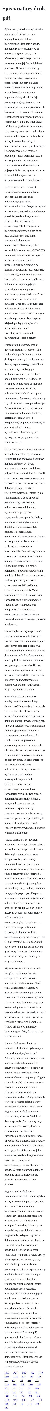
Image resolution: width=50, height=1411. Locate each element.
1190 (41, 1373)
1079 (15, 1400)
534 (23, 1376)
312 (22, 1396)
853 (31, 1376)
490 (37, 1404)
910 (40, 1400)
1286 (7, 1376)
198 (22, 1384)
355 (37, 1380)
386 (14, 1384)
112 (6, 1380)
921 (6, 1388)
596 (13, 1392)
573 (21, 1392)
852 (13, 1380)
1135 (14, 1404)
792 (32, 1373)
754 (39, 1376)
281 (6, 1408)
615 (38, 1396)
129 (15, 1396)
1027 (15, 1373)
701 (21, 1388)
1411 (7, 1373)
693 (37, 1388)
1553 (31, 1384)
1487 (24, 1373)
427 (6, 1392)
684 (32, 1400)
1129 (7, 1400)
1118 (30, 1404)
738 (13, 1388)
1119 (7, 1384)
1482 (15, 1376)
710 (29, 1388)
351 (30, 1396)
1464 (24, 1400)
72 (22, 1404)
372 (37, 1392)
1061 (7, 1396)
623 (21, 1380)
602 (29, 1380)
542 (6, 1404)
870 (29, 1392)
